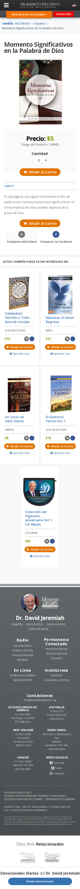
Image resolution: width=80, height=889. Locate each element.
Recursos (22, 23)
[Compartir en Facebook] (32, 338)
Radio (22, 640)
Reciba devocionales (40, 881)
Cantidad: (40, 153)
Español (40, 23)
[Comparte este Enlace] (26, 338)
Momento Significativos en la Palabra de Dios (32, 28)
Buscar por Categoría (28, 14)
